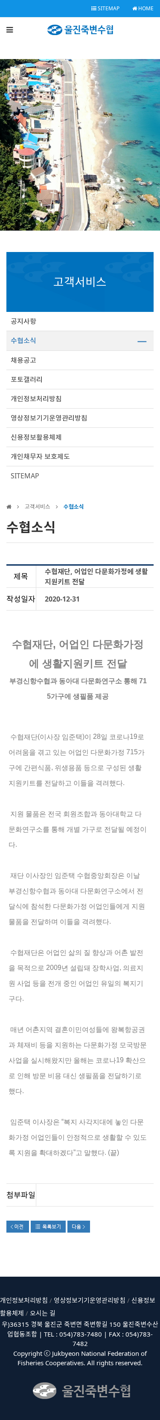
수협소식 (23, 340)
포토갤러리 (27, 379)
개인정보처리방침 (36, 398)
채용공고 (23, 360)
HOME (145, 8)
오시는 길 (42, 1313)
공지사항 (23, 321)
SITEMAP (107, 8)
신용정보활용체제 (36, 437)
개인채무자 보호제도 (40, 456)
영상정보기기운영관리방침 (49, 418)
